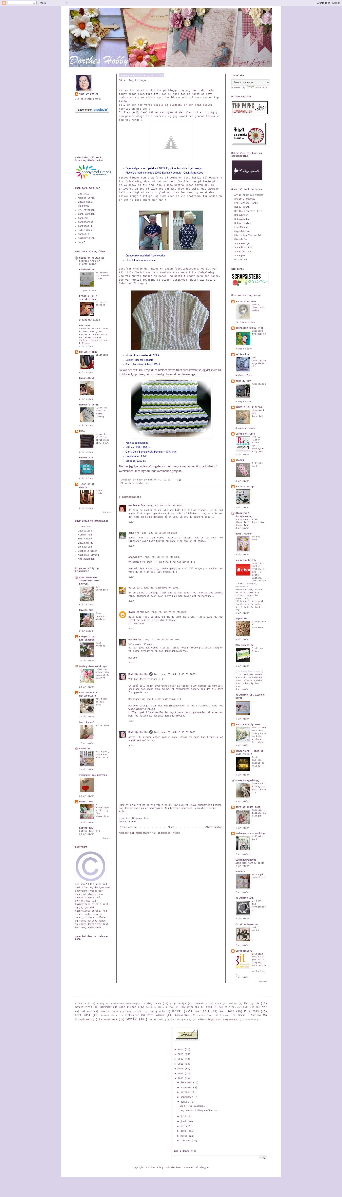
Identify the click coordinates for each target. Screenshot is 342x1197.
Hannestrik (86, 457)
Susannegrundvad (246, 860)
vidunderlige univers (93, 775)
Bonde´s (240, 871)
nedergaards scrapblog (250, 833)
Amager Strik (86, 198)
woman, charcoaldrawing (259, 308)
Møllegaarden (86, 559)
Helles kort (243, 354)
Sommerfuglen (86, 238)
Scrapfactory (242, 251)
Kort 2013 (251, 1011)
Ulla (82, 431)
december (186, 1082)
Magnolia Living (88, 555)
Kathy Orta (157, 1011)
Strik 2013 (156, 1020)
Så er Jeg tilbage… (192, 1106)
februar (186, 1140)
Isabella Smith (87, 551)
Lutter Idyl (86, 828)
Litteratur (132, 1015)
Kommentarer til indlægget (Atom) (158, 833)
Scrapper (239, 255)
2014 (181, 1049)
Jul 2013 (86, 1011)
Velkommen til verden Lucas (102, 275)
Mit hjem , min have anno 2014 (102, 755)
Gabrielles (85, 531)
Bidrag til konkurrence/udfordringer (118, 1004)
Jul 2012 (261, 1007)
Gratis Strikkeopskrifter (160, 1007)
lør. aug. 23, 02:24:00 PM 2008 (165, 612)
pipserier (242, 618)
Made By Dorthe (138, 674)
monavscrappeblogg (247, 780)
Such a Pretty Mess (248, 724)
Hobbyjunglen (242, 223)
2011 (181, 1064)
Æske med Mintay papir (250, 863)
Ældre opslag (213, 827)
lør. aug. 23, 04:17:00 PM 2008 (174, 674)
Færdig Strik (83, 1007)
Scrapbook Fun (243, 247)
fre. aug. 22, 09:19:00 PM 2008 (159, 557)
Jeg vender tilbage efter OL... (200, 1110)
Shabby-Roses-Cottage (93, 666)
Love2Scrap (241, 227)
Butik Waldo (85, 543)
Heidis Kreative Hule (248, 211)
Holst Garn (85, 230)
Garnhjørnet (85, 222)
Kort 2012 (226, 1011)
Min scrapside (245, 645)
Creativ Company (244, 199)
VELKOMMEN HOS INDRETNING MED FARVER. (89, 580)
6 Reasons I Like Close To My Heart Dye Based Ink (250, 522)
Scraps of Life (245, 434)
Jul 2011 (243, 1007)
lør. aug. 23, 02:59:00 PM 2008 (159, 639)
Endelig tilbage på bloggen (259, 813)
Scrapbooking (84, 1019)
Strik (131, 1019)
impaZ (81, 242)
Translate (261, 87)
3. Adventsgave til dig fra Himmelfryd (102, 811)
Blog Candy (153, 1003)
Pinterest (225, 1015)
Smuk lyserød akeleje (100, 616)
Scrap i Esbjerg (249, 1015)
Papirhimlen (242, 231)
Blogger (204, 1167)
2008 (181, 1078)
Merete (132, 639)
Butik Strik (85, 202)
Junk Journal (134, 1011)
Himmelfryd (85, 534)
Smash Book (110, 1019)
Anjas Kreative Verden (248, 195)
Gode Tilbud (127, 1007)
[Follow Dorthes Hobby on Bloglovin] (92, 112)
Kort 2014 (82, 1015)
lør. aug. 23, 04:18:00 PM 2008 (174, 732)
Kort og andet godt (248, 807)
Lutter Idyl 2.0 (89, 831)
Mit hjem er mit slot (101, 702)
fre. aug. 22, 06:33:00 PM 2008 (156, 533)
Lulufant (84, 748)
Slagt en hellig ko (91, 258)
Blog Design (178, 1003)
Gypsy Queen (242, 207)
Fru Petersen (86, 210)
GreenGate (84, 526)
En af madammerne (247, 924)
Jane (131, 533)
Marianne (134, 505)
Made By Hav (243, 381)
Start (171, 827)
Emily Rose (85, 538)
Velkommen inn (245, 898)
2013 (181, 1054)
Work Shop (250, 1020)
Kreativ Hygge (109, 1015)
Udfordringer (206, 1019)
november (186, 1087)
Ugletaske (102, 355)
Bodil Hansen (244, 534)
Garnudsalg (85, 226)
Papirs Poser (205, 1015)
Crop (218, 1003)
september (187, 1097)
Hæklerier (142, 483)
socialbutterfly (246, 560)
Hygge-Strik (136, 612)
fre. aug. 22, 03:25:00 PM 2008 (161, 505)
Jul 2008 (206, 1007)
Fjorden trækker (89, 261)
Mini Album (155, 1015)
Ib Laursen (85, 547)
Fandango (83, 206)
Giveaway (105, 1007)
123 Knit (83, 194)
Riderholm (240, 239)
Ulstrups (84, 325)
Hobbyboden (241, 215)
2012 (181, 1059)
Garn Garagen (86, 214)
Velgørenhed (230, 1020)
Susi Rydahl (86, 722)
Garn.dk (83, 218)
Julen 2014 (102, 725)
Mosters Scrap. (245, 486)
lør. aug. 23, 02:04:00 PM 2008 (157, 588)
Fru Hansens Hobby (246, 203)
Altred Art (82, 1003)
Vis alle (107, 513)
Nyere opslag (128, 827)
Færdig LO (251, 1003)
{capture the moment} (249, 671)
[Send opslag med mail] (179, 480)
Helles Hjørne (88, 352)
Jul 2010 (224, 1007)
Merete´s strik (89, 404)
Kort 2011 (202, 1011)
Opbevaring (182, 1015)
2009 (181, 1073)
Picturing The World (247, 235)
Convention (200, 1003)
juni (183, 1121)
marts (184, 1136)
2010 (181, 1068)
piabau (240, 460)
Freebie (233, 1004)
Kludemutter (86, 269)
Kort (176, 1011)
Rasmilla (83, 234)
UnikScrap (240, 259)
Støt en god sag (180, 1020)
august (185, 1102)
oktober (186, 1092)
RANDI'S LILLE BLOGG (249, 407)
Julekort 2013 (109, 1011)
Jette (131, 588)
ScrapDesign (242, 243)
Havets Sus (86, 610)
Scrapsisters (244, 951)
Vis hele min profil (88, 99)
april (184, 1131)
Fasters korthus (246, 301)
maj (183, 1126)
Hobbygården (242, 219)
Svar (131, 522)
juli (183, 1116)
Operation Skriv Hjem (249, 328)
